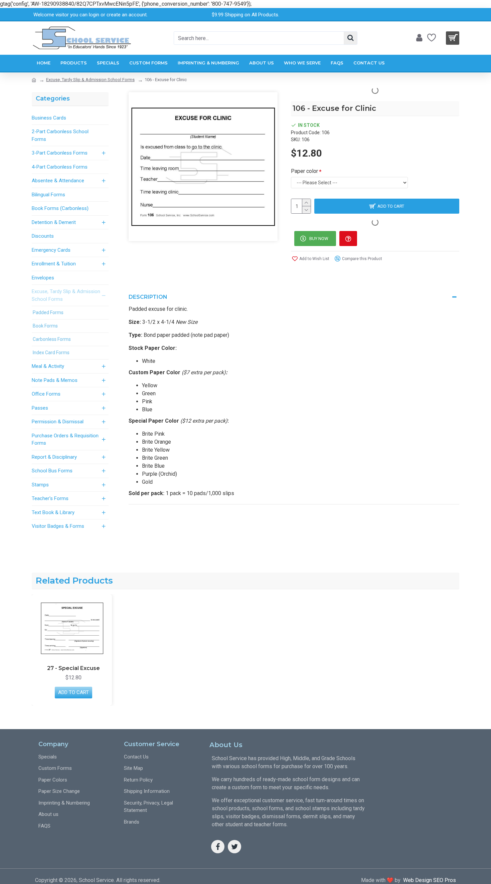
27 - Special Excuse (73, 668)
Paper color (304, 171)
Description (148, 297)
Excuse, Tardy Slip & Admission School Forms (90, 79)
